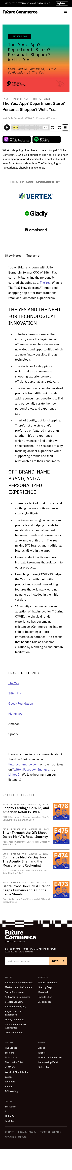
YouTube (9, 1121)
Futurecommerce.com (23, 764)
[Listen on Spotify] (46, 139)
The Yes (45, 282)
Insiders (9, 1053)
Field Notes (11, 1057)
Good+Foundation (20, 703)
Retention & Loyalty (15, 1007)
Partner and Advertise (50, 1057)
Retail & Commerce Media (19, 983)
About (41, 1048)
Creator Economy (14, 1002)
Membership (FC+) (48, 1062)
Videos (8, 1086)
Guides (9, 1077)
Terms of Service (50, 1132)
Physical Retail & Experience (14, 1013)
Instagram (45, 769)
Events (42, 1053)
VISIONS (10, 1067)
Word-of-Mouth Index (16, 1072)
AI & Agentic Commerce (17, 997)
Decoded (43, 992)
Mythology (15, 713)
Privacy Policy (27, 1132)
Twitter (17, 769)
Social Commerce (14, 992)
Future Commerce (47, 983)
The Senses (11, 1048)
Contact (9, 1132)
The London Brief (14, 1062)
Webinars (10, 1082)
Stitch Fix (14, 693)
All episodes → (46, 1002)
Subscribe (43, 1067)
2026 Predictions (14, 1033)
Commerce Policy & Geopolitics (15, 1026)
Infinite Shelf (45, 997)
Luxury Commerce (14, 1020)
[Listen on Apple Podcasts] (17, 139)
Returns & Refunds (16, 1137)
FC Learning (11, 1091)
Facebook (30, 769)
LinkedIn (14, 774)
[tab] (13, 256)
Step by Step (45, 987)
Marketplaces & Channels (18, 987)
